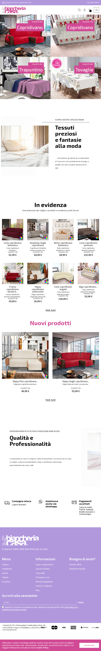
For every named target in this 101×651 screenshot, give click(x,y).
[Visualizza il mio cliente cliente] (84, 10)
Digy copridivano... (88, 286)
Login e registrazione (44, 565)
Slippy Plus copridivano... (25, 381)
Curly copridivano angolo (63, 287)
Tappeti (5, 577)
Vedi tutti (51, 310)
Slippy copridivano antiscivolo (38, 289)
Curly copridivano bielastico (13, 244)
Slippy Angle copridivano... (75, 381)
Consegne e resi (43, 577)
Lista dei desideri (43, 569)
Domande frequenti (77, 569)
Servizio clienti (75, 565)
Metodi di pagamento (44, 582)
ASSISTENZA (94, 2)
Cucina (5, 573)
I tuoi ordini (40, 573)
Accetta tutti (89, 645)
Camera (5, 565)
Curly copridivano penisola (88, 244)
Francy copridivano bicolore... (13, 289)
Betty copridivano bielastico (63, 244)
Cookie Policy (42, 648)
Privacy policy (21, 625)
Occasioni (6, 582)
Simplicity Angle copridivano (38, 244)
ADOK (10, 628)
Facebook (25, 628)
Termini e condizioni (44, 586)
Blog (37, 590)
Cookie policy (32, 625)
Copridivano (7, 569)
